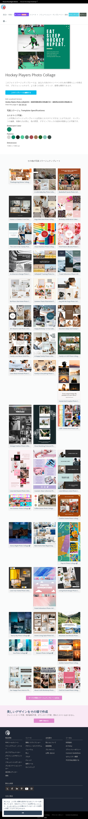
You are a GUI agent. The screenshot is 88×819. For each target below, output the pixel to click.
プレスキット (50, 749)
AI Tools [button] (20, 14)
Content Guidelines (73, 753)
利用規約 (69, 742)
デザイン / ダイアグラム (34, 746)
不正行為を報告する (72, 760)
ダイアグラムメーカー (12, 752)
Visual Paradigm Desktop (28, 1)
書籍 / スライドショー (33, 742)
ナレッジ (29, 760)
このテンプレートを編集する (21, 92)
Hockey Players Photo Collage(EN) (17, 102)
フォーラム (29, 749)
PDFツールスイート (12, 742)
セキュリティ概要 (72, 757)
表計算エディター (11, 772)
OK (23, 813)
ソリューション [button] (44, 15)
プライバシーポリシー (73, 749)
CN (25, 105)
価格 (66, 15)
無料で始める (44, 721)
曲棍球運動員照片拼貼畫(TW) (41, 102)
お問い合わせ (50, 753)
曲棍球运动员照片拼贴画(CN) (62, 102)
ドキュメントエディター (13, 762)
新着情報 (49, 746)
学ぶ (27, 753)
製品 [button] (4, 15)
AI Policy (69, 746)
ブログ (28, 757)
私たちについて (51, 742)
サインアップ (73, 15)
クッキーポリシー (13, 806)
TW (22, 105)
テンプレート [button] (57, 15)
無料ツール (29, 764)
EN (20, 105)
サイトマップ (30, 767)
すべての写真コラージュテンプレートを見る (44, 698)
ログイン (83, 15)
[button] (11, 14)
